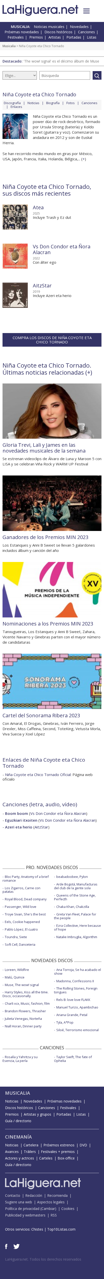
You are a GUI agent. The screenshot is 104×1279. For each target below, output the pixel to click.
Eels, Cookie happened (22, 921)
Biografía (53, 103)
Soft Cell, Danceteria (20, 944)
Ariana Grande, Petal (71, 1015)
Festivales (16, 37)
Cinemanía (18, 1137)
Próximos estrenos (58, 1145)
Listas (91, 37)
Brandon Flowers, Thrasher (25, 1011)
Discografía (12, 103)
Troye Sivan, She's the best (25, 914)
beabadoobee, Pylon (72, 876)
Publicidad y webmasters (25, 1215)
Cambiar (48, 1208)
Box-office (66, 1158)
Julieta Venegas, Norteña (23, 1018)
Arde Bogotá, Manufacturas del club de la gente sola (75, 886)
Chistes (37, 1229)
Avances (12, 1151)
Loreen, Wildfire (17, 969)
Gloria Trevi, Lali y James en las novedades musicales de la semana (44, 447)
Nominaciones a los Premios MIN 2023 (48, 623)
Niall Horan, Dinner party (23, 1026)
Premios (36, 37)
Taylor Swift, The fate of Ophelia (73, 1059)
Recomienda (57, 1195)
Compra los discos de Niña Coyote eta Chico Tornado (52, 339)
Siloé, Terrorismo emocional (77, 1030)
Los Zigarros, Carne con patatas (21, 890)
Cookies (67, 1208)
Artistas (54, 37)
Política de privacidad (22, 1208)
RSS (53, 1215)
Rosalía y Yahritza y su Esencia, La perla (20, 1059)
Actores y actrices (19, 1158)
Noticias (33, 103)
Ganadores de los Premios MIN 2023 (45, 537)
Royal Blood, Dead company (25, 899)
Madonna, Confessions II (75, 981)
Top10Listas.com (61, 1229)
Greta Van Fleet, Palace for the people (75, 916)
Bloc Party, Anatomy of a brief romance (26, 878)
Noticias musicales (49, 26)
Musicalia (9, 46)
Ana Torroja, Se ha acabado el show (77, 971)
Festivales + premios (58, 1151)
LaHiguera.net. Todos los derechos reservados (43, 1259)
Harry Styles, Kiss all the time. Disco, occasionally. (25, 994)
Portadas (73, 37)
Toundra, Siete (16, 937)
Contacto (12, 1195)
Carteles (46, 1158)
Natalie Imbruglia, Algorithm (76, 937)
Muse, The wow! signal (22, 985)
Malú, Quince (14, 977)
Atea (38, 207)
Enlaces (16, 106)
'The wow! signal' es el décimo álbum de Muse (61, 61)
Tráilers (30, 1151)
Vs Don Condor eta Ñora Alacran (61, 249)
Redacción (33, 1195)
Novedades (79, 26)
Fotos (70, 103)
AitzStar (42, 285)
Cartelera (30, 1145)
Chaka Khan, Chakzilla (72, 906)
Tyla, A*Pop (64, 1022)
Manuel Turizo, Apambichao (77, 1007)
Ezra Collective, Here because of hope (77, 927)
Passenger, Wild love (20, 906)
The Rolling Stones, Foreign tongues (75, 990)
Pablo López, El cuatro (21, 929)
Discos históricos (58, 31)
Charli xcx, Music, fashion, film (27, 1003)
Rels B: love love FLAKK (73, 999)
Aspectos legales (51, 1202)
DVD (83, 1145)
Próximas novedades (22, 31)
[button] (86, 11)
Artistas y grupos (37, 1114)
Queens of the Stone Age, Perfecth (75, 897)
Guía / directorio (18, 1120)
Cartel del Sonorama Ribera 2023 (41, 715)
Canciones (86, 31)
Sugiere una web (18, 1202)
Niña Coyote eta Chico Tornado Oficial (38, 774)
